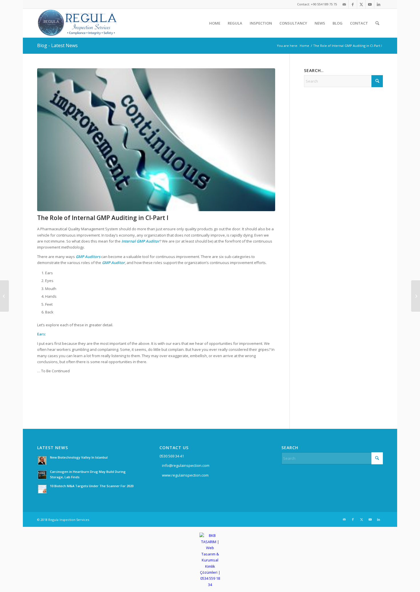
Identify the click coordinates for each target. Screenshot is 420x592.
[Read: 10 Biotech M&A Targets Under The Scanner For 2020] (42, 489)
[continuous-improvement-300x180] (156, 139)
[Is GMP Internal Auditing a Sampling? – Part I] (415, 296)
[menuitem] (214, 23)
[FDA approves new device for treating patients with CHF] (4, 296)
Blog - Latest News (57, 45)
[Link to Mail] (344, 4)
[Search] (377, 23)
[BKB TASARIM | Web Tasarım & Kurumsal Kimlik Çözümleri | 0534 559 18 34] (210, 584)
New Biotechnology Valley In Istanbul (79, 457)
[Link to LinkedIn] (378, 4)
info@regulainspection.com (185, 465)
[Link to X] (361, 4)
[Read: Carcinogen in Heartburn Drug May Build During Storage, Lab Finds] (42, 475)
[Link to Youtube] (370, 4)
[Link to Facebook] (353, 4)
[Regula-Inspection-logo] (77, 23)
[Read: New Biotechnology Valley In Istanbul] (42, 460)
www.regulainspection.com (185, 475)
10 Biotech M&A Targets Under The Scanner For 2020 (91, 486)
